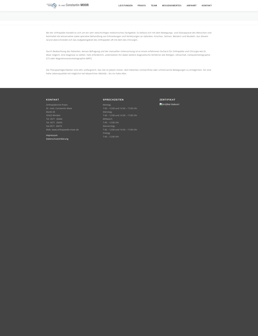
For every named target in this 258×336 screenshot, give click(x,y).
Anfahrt (192, 5)
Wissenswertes (172, 5)
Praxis (142, 5)
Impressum (51, 135)
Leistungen (126, 5)
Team (154, 5)
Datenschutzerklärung (57, 138)
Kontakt (207, 5)
